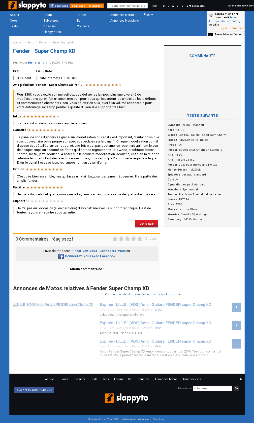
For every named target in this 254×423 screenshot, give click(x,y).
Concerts (83, 26)
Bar (79, 20)
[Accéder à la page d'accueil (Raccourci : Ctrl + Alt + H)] (28, 7)
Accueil (15, 15)
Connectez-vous (112, 251)
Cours (47, 15)
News (14, 20)
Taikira (219, 14)
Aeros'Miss (222, 34)
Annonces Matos (122, 15)
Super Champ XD (63, 42)
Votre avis (147, 223)
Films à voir (158, 419)
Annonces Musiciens (124, 20)
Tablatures (50, 20)
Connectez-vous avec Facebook (90, 256)
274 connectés (196, 5)
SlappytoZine (52, 32)
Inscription (95, 5)
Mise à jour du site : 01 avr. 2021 (103, 419)
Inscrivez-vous (85, 251)
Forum (81, 15)
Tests (14, 26)
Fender (43, 42)
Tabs (105, 379)
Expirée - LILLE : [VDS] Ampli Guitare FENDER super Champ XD (155, 305)
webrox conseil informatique (135, 419)
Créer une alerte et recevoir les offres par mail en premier (144, 294)
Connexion (61, 5)
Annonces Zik (192, 379)
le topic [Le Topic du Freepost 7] (224, 19)
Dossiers (49, 26)
